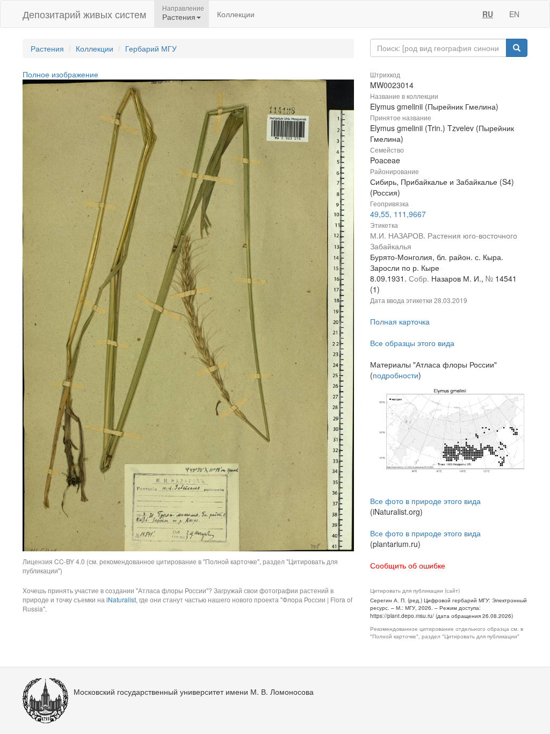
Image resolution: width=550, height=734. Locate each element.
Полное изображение (60, 74)
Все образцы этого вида (412, 342)
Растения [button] (179, 16)
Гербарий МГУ (151, 48)
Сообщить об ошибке (407, 565)
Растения (47, 48)
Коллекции (236, 14)
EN (514, 14)
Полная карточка (400, 321)
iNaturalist (121, 599)
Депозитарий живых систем (84, 14)
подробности (395, 375)
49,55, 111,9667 (398, 213)
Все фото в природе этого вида (425, 500)
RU (487, 14)
